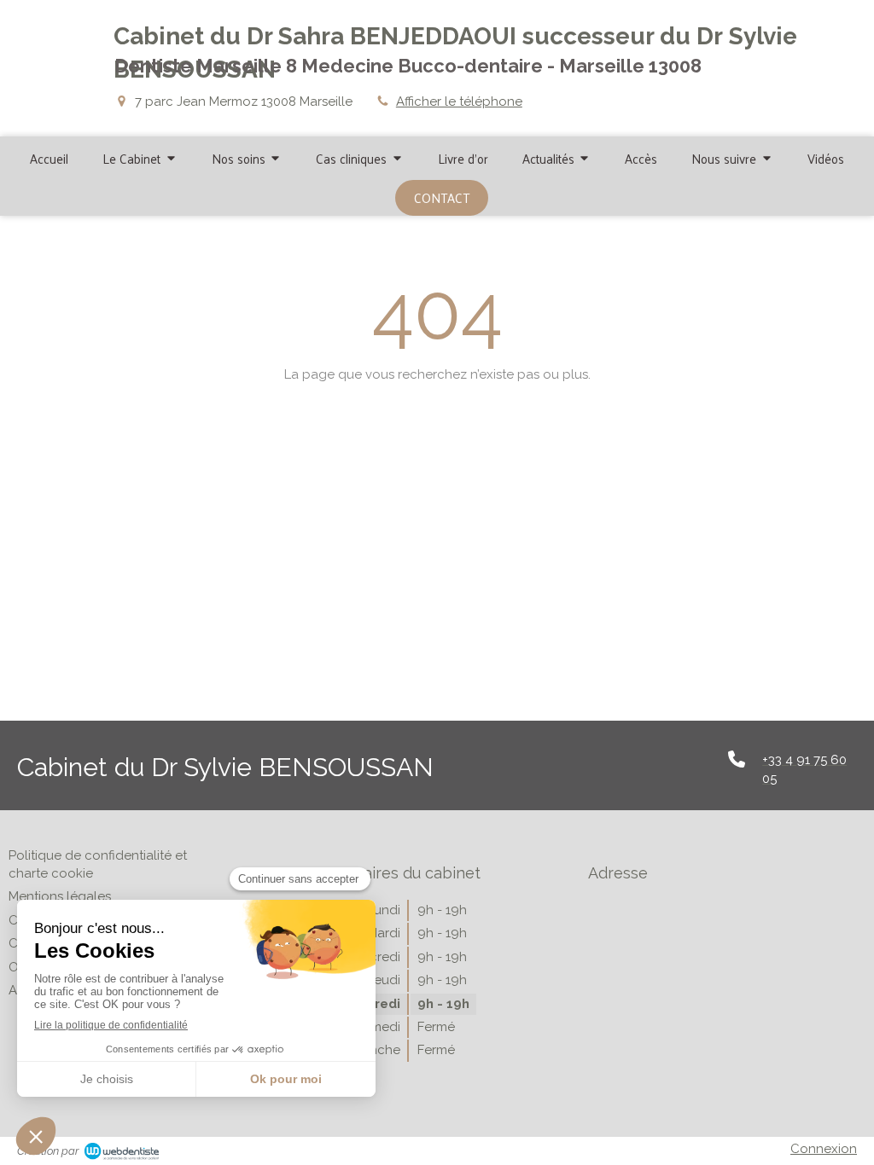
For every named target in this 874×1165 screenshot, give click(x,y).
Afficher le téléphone (459, 101)
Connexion (823, 1148)
